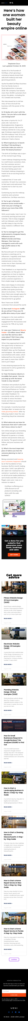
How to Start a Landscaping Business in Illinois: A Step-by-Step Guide (14, 791)
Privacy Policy (21, 999)
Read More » (8, 618)
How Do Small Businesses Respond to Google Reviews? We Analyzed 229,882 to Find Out (14, 740)
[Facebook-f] (12, 1012)
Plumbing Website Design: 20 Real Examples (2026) (11, 692)
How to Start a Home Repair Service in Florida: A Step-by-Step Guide (14, 931)
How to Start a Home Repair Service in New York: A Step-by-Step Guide (12, 883)
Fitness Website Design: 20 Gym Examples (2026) (13, 600)
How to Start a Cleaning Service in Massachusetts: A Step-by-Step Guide (13, 835)
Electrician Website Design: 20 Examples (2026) (12, 646)
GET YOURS (14, 554)
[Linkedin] (15, 1012)
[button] (10, 3)
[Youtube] (19, 1012)
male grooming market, (10, 412)
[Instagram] (8, 1012)
